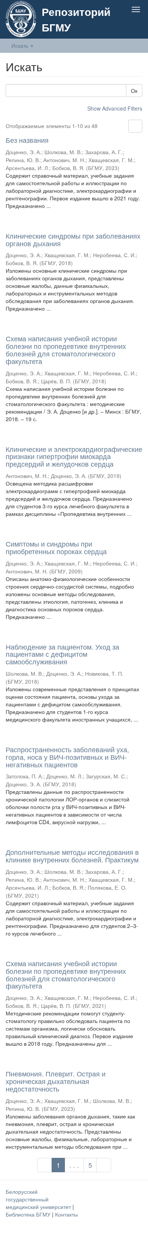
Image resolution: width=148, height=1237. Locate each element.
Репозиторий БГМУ (76, 19)
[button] (121, 27)
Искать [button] (20, 45)
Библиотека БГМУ (29, 1214)
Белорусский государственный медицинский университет (39, 1199)
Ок (134, 90)
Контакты (66, 1214)
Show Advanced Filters (114, 108)
